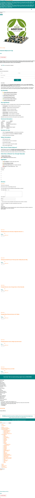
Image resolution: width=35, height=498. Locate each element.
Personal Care (6, 432)
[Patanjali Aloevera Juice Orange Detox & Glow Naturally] (11, 284)
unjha (4, 459)
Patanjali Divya (7, 444)
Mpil (4, 451)
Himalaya (5, 448)
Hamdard (5, 447)
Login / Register (4, 467)
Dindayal (5, 442)
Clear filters (3, 183)
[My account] (33, 10)
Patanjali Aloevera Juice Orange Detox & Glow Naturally (12, 286)
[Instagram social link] (4, 413)
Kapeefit (5, 449)
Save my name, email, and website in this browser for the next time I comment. (14, 201)
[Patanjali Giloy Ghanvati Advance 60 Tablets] (11, 311)
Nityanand (5, 453)
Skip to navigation (3, 0)
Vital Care (5, 460)
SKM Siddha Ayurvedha (7, 458)
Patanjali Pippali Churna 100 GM (7, 368)
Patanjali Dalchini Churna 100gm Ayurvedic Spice (11, 341)
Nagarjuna (5, 452)
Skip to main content (9, 0)
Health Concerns (6, 431)
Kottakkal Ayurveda (7, 450)
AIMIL (5, 435)
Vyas (4, 461)
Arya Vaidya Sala (6, 437)
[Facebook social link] (0, 413)
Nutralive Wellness (7, 454)
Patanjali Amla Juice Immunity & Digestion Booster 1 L (12, 231)
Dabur (5, 441)
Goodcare (5, 446)
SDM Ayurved (6, 456)
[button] (19, 69)
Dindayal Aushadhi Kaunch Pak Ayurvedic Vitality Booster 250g (14, 259)
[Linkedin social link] (7, 413)
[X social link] (2, 413)
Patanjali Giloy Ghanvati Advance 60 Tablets (10, 314)
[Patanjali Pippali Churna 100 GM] (11, 366)
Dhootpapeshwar (6, 445)
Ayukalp (5, 438)
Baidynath (5, 440)
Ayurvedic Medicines (7, 430)
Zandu (5, 462)
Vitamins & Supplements (8, 433)
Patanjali (5, 443)
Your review (3, 196)
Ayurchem (5, 439)
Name (2, 198)
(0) (4, 233)
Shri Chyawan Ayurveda (7, 457)
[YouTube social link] (5, 413)
